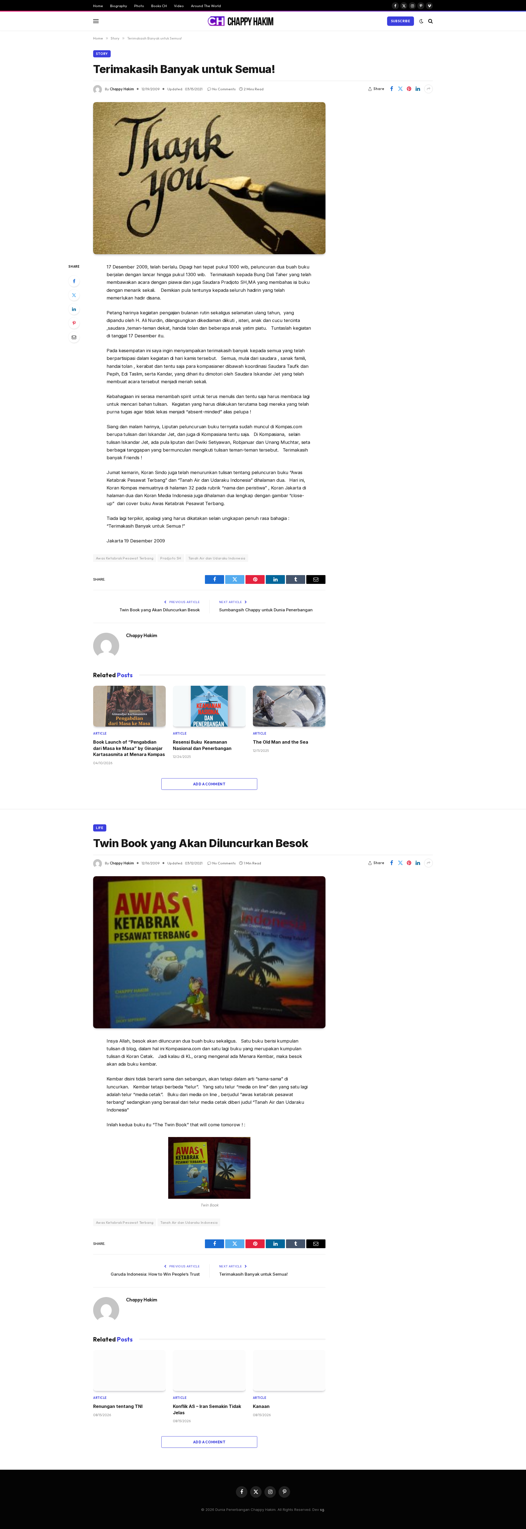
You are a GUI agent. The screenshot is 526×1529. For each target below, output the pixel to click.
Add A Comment (209, 784)
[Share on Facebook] (391, 89)
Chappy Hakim (122, 89)
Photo (139, 6)
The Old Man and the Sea (280, 742)
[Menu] (96, 21)
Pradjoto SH (170, 558)
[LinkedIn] (73, 309)
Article (100, 733)
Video (179, 6)
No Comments (224, 89)
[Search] (430, 21)
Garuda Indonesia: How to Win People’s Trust (155, 1274)
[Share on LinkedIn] (418, 89)
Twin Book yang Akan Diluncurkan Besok (159, 609)
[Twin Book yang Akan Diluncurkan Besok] (209, 952)
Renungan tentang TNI (117, 1406)
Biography (118, 6)
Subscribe (400, 21)
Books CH (159, 6)
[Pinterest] (73, 323)
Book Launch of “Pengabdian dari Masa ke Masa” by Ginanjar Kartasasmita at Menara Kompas (129, 748)
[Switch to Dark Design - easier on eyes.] (421, 21)
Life (100, 828)
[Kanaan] (289, 1370)
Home (98, 6)
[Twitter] (73, 295)
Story (102, 54)
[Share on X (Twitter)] (400, 89)
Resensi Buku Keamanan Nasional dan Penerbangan (202, 745)
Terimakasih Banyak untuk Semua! (253, 1274)
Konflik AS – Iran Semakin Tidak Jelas (207, 1409)
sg (322, 1509)
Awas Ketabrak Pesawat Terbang (124, 558)
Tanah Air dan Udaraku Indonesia (216, 558)
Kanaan (261, 1406)
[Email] (73, 337)
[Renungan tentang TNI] (129, 1370)
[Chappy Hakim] (243, 21)
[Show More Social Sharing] (428, 89)
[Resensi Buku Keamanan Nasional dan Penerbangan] (209, 706)
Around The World (206, 6)
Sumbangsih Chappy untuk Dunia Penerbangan (266, 609)
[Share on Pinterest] (409, 89)
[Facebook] (73, 281)
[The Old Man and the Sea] (289, 706)
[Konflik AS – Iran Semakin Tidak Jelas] (209, 1370)
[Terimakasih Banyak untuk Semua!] (209, 178)
